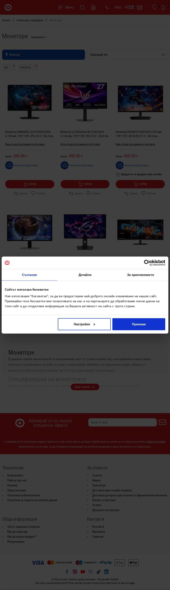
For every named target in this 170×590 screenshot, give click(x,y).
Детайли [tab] (85, 275)
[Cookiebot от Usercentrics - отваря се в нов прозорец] (147, 263)
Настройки (82, 324)
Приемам (139, 324)
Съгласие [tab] (29, 275)
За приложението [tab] (140, 275)
